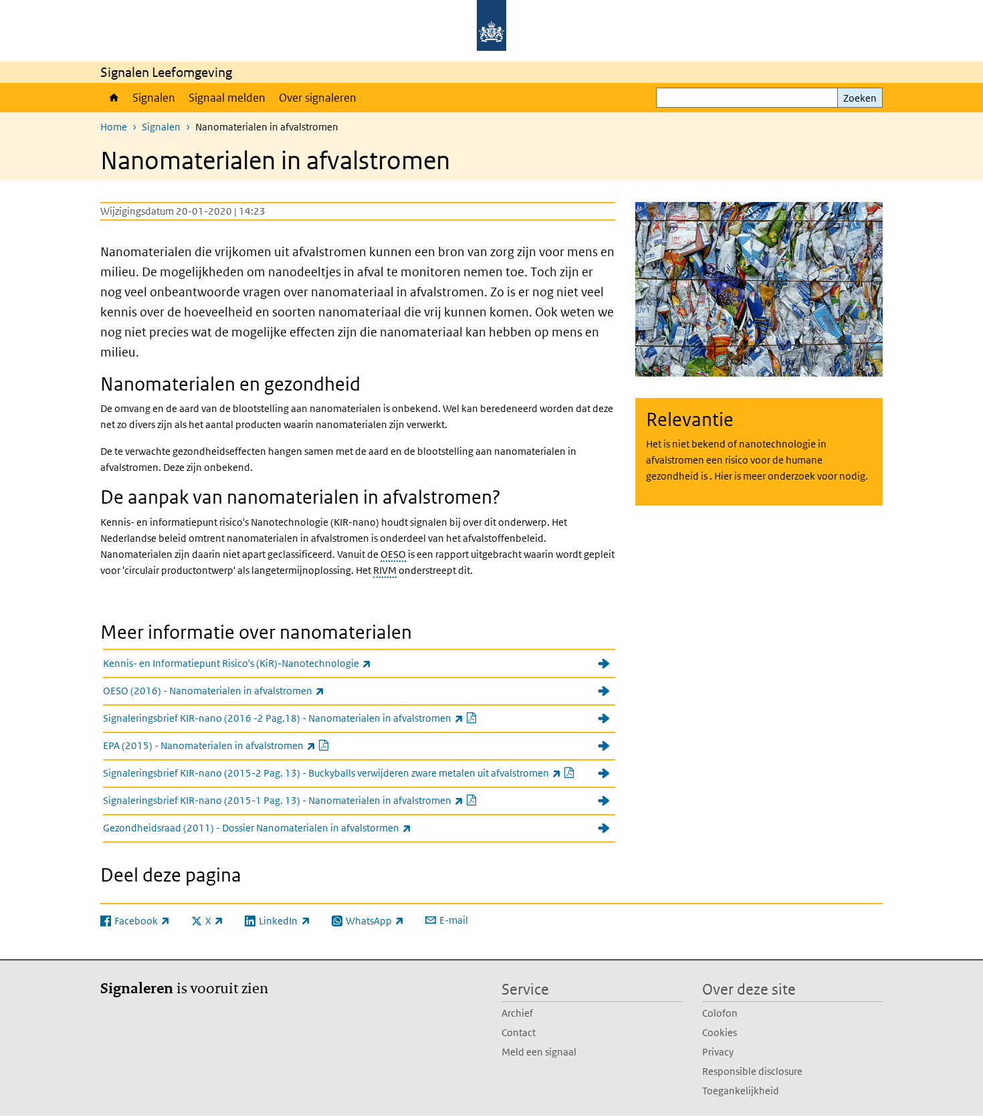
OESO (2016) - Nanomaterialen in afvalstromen (243, 690)
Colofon (720, 1013)
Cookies (719, 1032)
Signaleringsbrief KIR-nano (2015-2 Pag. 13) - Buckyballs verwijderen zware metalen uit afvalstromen (359, 772)
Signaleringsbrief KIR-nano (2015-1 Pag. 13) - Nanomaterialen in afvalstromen (322, 800)
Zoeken (860, 98)
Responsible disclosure (752, 1071)
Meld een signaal (539, 1051)
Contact (519, 1032)
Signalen (153, 97)
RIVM (385, 570)
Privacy (718, 1051)
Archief (517, 1013)
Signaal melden (227, 97)
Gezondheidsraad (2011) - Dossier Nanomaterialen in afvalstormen (286, 827)
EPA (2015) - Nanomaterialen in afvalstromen (248, 745)
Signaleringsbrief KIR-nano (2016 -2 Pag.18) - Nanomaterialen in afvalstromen (322, 717)
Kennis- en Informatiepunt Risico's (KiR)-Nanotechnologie (266, 663)
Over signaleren (317, 97)
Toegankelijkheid (740, 1090)
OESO (393, 554)
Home (113, 97)
